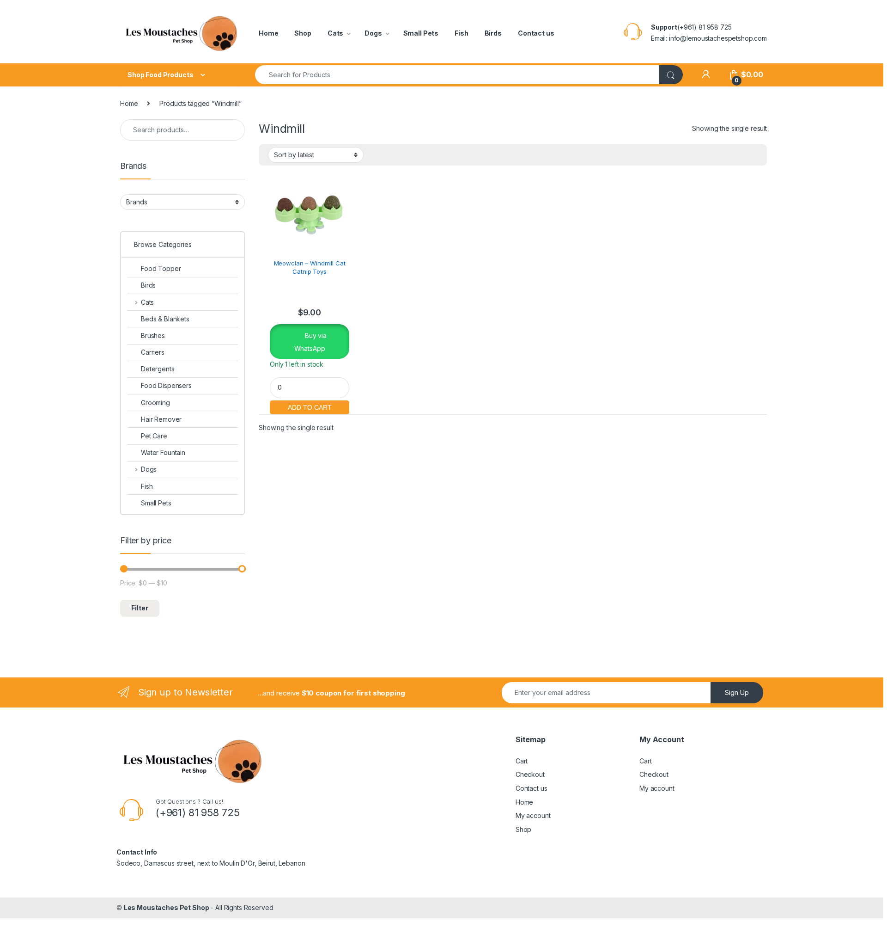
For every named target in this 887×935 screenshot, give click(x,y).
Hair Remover (161, 419)
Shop (302, 33)
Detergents (158, 369)
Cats (335, 33)
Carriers (152, 352)
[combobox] (457, 74)
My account (533, 815)
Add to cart (309, 406)
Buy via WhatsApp (310, 341)
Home (268, 33)
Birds (493, 33)
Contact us (536, 33)
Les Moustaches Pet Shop (166, 907)
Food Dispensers (166, 385)
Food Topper (161, 268)
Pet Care (154, 436)
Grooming (155, 402)
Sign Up (737, 692)
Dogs (373, 33)
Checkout (530, 774)
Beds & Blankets (165, 319)
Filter (139, 608)
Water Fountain (163, 452)
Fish (461, 33)
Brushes (153, 335)
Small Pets (421, 33)
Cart (522, 761)
